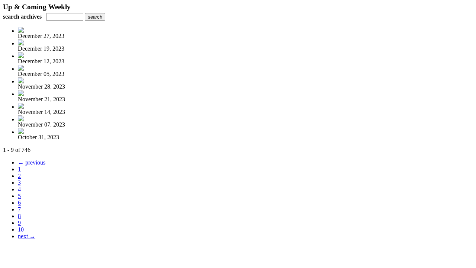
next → (26, 236)
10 (21, 229)
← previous (31, 162)
